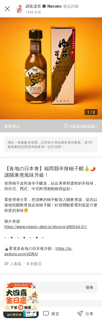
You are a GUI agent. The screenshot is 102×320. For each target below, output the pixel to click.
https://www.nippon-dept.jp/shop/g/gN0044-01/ (45, 226)
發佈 (89, 287)
